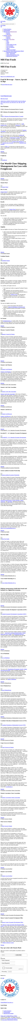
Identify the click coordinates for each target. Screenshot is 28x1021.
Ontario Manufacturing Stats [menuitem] (12, 54)
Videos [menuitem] (7, 48)
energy (21, 500)
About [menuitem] (7, 42)
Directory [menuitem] (8, 34)
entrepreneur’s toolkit (15, 137)
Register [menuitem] (8, 33)
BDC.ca (7, 146)
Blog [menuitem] (7, 40)
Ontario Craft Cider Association (8, 394)
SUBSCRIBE (18, 955)
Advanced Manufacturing (16, 633)
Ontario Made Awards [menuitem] (11, 44)
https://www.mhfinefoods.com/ (8, 76)
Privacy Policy (14, 1015)
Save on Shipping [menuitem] (10, 47)
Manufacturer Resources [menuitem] (11, 56)
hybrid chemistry (16, 500)
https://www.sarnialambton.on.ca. (8, 528)
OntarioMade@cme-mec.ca (7, 1002)
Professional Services (19, 634)
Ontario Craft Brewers (6, 416)
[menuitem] (7, 29)
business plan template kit (18, 141)
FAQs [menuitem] (7, 43)
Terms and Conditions (6, 1015)
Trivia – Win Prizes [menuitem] (10, 53)
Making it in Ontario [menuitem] (11, 49)
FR (1, 22)
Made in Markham (12, 679)
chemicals (3, 501)
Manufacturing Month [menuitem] (11, 52)
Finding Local (14, 294)
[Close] (1, 957)
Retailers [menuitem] (8, 36)
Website (2, 151)
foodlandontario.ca (7, 320)
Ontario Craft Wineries (6, 371)
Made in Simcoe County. (8, 942)
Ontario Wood (4, 191)
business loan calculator (7, 142)
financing (18, 125)
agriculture (10, 501)
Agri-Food (7, 633)
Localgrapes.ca (9, 786)
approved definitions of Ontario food (16, 307)
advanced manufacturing (6, 500)
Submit (9, 971)
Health (9, 634)
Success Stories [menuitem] (9, 45)
